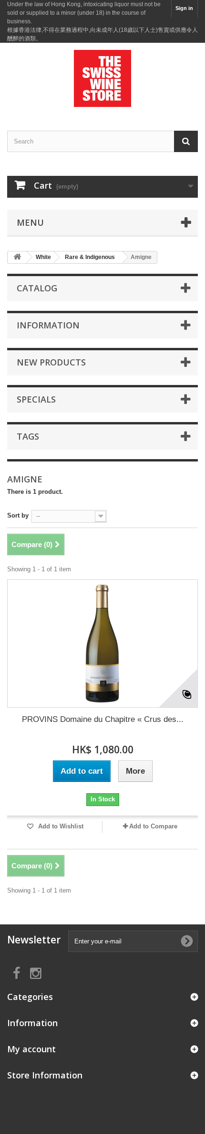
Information (48, 325)
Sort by (18, 515)
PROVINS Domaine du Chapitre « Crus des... (103, 719)
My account (31, 1049)
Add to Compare (153, 826)
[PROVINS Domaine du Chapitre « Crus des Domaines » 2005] (102, 643)
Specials (36, 399)
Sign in (184, 8)
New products (51, 362)
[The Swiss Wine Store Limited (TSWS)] (102, 78)
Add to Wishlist (59, 826)
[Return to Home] (17, 257)
